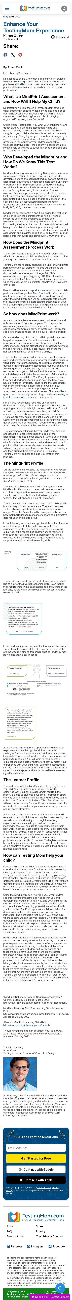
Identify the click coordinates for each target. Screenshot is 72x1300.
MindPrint (21, 84)
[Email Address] (36, 1148)
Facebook (59, 1246)
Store (39, 1226)
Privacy (40, 1231)
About (10, 1226)
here (22, 495)
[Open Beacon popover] (60, 1288)
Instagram (37, 1246)
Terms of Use (15, 1236)
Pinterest (16, 1246)
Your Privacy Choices (49, 1236)
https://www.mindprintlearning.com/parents (26, 1025)
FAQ (9, 1231)
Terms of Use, (44, 1187)
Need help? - (52, 1296)
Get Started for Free (36, 1158)
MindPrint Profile (42, 293)
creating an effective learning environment (35, 395)
